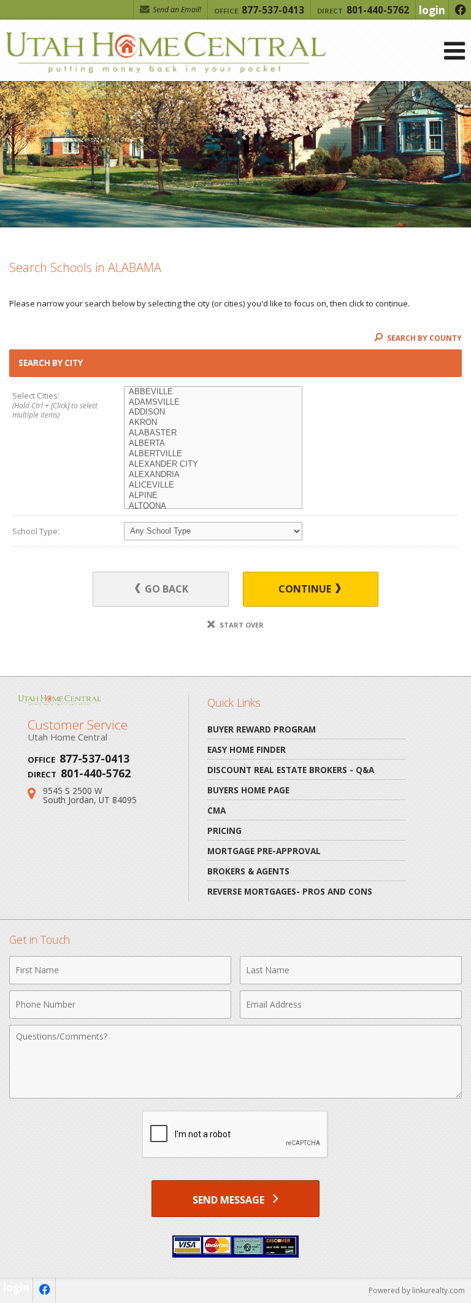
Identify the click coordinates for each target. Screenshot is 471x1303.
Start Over (241, 624)
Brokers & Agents (248, 871)
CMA (216, 810)
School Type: (35, 531)
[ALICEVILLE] (213, 485)
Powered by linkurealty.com (417, 1290)
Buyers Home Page (248, 790)
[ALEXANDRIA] (213, 475)
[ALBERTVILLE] (213, 454)
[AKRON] (213, 423)
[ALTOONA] (213, 506)
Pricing (224, 830)
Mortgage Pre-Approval (264, 851)
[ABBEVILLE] (213, 392)
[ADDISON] (213, 412)
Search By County (423, 338)
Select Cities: (55, 405)
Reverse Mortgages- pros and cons (289, 891)
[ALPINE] (213, 496)
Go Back (165, 589)
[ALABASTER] (213, 433)
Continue (306, 589)
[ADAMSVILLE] (213, 402)
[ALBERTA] (213, 443)
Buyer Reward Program (261, 729)
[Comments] (235, 1095)
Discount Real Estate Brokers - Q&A (290, 770)
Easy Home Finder (246, 749)
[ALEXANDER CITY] (213, 464)
